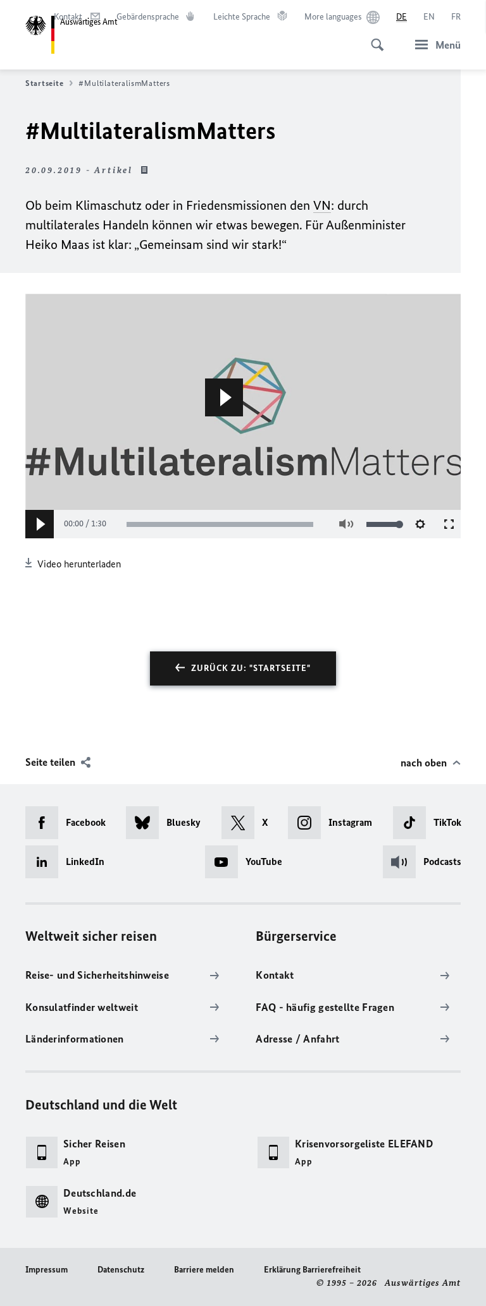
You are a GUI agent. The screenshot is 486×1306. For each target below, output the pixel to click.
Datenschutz (120, 1269)
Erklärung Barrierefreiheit (312, 1269)
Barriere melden (204, 1269)
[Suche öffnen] (373, 38)
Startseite (44, 83)
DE (401, 16)
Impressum (46, 1269)
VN (322, 205)
